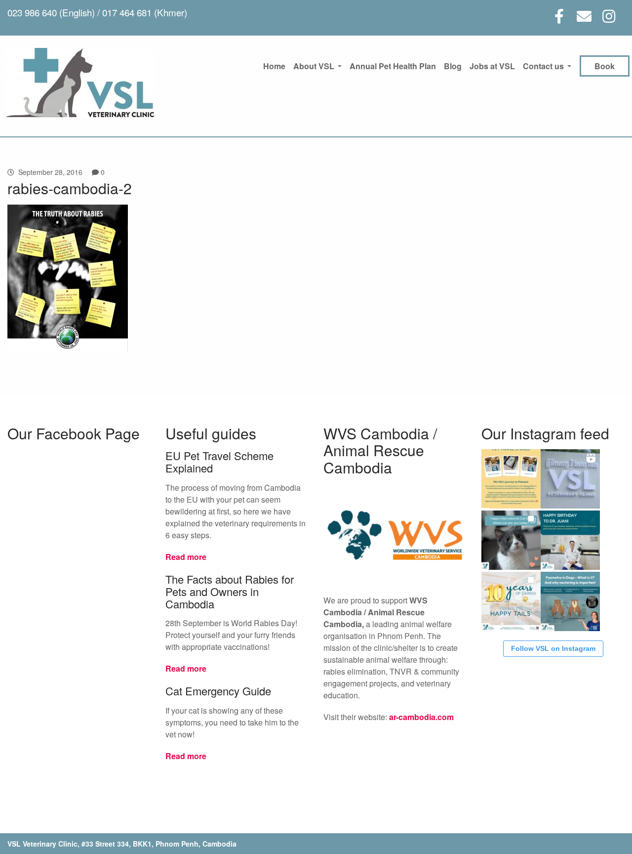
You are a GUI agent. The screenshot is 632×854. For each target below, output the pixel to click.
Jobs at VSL (492, 66)
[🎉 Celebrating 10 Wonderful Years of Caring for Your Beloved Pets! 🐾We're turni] (511, 601)
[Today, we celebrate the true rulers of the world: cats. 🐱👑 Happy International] (511, 540)
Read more (185, 556)
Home (274, 66)
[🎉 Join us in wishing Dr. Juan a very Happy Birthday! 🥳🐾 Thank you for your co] (570, 540)
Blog (453, 66)
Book (604, 66)
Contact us (543, 66)
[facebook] (559, 16)
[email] (584, 16)
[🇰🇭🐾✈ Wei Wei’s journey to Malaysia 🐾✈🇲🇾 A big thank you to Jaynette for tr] (511, 479)
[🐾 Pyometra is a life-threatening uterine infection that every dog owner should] (570, 601)
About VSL (313, 66)
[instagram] (608, 16)
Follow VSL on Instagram (553, 648)
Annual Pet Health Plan (393, 66)
